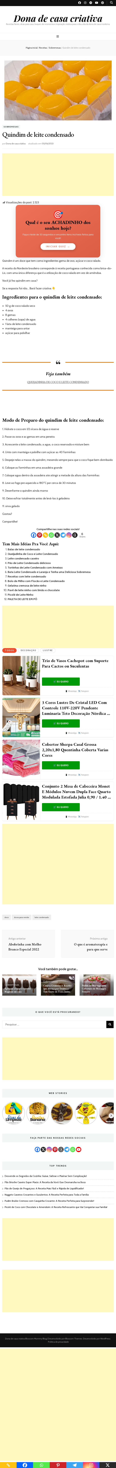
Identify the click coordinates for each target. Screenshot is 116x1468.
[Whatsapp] (51, 535)
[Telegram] (63, 535)
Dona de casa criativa (58, 18)
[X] (57, 535)
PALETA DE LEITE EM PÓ (22, 599)
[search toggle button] (111, 2)
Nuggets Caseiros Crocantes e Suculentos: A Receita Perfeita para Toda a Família (47, 1194)
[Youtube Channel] (78, 1149)
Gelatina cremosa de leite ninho (27, 585)
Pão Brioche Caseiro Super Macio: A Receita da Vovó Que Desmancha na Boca (45, 1182)
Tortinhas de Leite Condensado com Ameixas (35, 567)
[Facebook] (33, 535)
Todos (9, 650)
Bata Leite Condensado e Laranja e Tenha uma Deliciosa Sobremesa (49, 572)
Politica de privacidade (58, 1341)
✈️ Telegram (83, 691)
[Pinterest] (39, 535)
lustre (48, 650)
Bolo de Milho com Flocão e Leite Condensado (36, 581)
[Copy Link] (45, 535)
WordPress (105, 1338)
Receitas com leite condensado (27, 576)
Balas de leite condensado (24, 549)
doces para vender (21, 917)
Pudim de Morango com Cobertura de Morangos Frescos (94, 988)
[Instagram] (69, 535)
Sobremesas (11, 127)
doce (7, 917)
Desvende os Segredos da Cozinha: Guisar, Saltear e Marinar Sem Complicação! (46, 1176)
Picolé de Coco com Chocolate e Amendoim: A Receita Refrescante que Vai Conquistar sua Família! (56, 1207)
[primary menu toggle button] (58, 36)
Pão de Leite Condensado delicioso (29, 563)
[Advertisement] (58, 174)
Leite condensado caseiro (23, 558)
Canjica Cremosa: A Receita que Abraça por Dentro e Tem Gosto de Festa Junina (57, 988)
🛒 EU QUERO (61, 681)
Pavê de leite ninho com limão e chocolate (34, 590)
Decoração (28, 650)
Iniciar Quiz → (58, 246)
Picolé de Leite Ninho (20, 594)
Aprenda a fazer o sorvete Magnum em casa (18, 990)
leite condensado (42, 917)
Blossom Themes (73, 1338)
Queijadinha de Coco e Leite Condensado (58, 382)
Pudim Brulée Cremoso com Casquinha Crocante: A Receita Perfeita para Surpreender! (49, 1200)
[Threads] (74, 535)
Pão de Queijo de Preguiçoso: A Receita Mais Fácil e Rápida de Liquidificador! (44, 1188)
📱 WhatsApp (71, 691)
